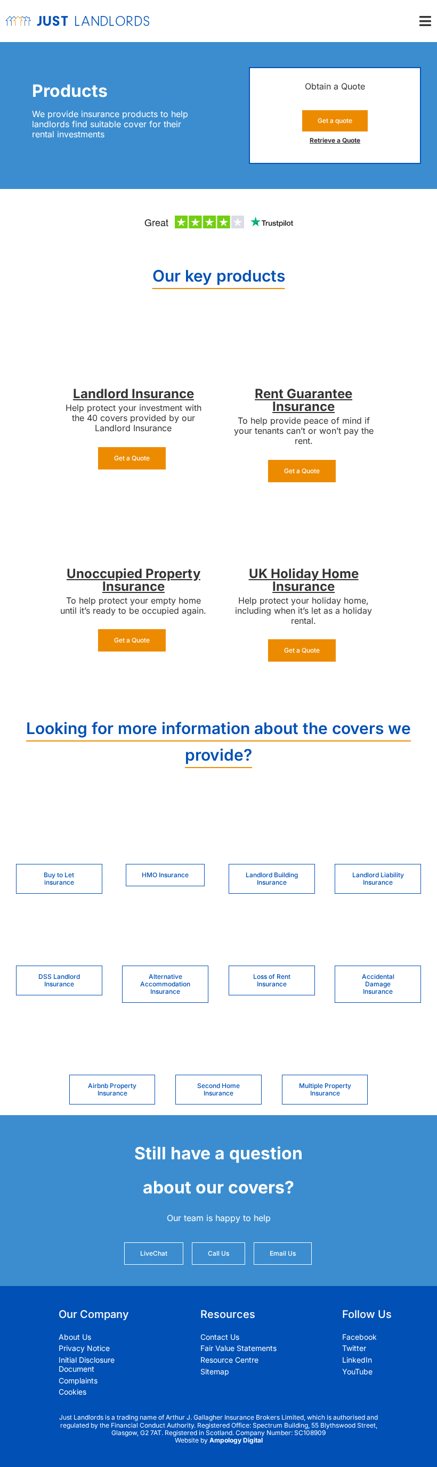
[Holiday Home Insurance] (303, 507)
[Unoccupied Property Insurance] (133, 507)
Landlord (102, 393)
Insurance (163, 393)
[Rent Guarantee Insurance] (303, 328)
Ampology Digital (236, 1440)
